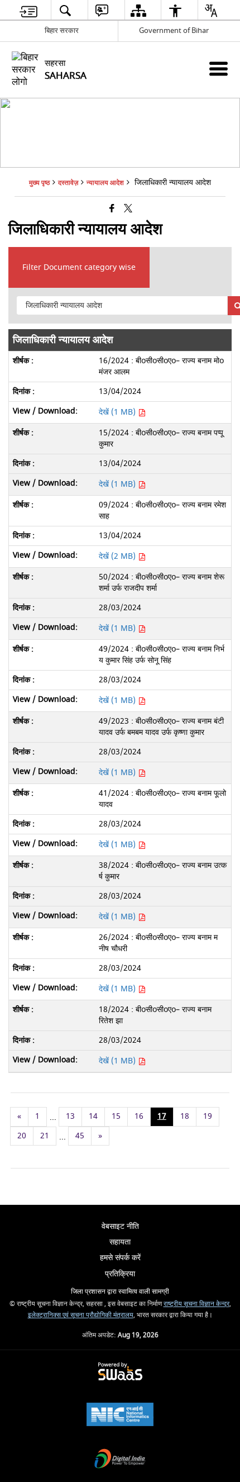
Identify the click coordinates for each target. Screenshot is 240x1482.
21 (44, 1136)
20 (21, 1136)
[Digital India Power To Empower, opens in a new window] (120, 1460)
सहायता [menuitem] (120, 1242)
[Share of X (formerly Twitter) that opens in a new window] (128, 209)
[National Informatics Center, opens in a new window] (120, 1415)
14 (93, 1116)
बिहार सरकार (62, 30)
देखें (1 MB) (118, 412)
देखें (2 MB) (118, 556)
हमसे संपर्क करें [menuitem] (120, 1258)
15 (116, 1116)
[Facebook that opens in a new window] (112, 209)
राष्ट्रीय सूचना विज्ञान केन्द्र (196, 1304)
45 (79, 1136)
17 (161, 1116)
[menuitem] (29, 10)
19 (207, 1116)
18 (184, 1116)
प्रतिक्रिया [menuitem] (120, 1274)
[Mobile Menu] (218, 68)
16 (139, 1116)
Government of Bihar (174, 30)
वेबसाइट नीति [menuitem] (120, 1226)
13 (70, 1116)
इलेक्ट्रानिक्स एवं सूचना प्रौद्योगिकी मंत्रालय (80, 1315)
